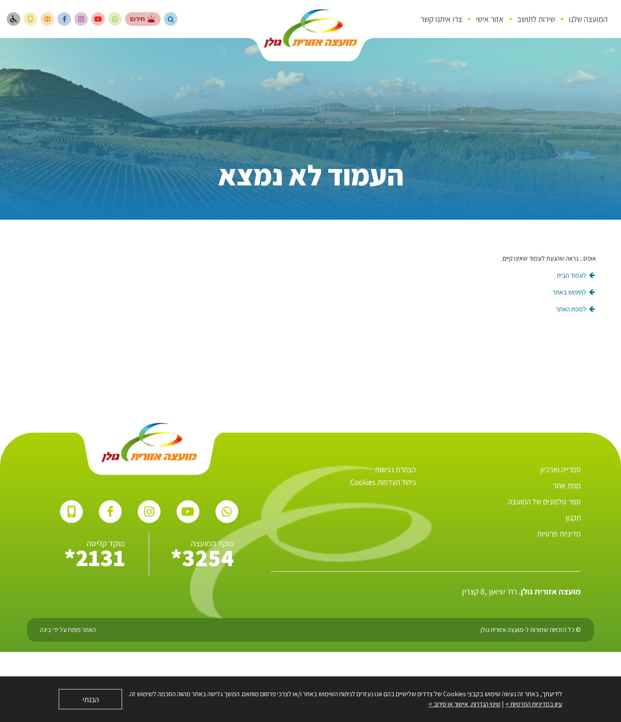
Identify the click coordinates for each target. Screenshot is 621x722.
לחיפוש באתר (570, 292)
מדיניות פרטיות (559, 534)
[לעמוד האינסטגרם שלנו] (81, 19)
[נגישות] (13, 19)
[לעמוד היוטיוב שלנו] (98, 19)
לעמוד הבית (572, 275)
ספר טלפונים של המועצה (544, 501)
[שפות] (47, 19)
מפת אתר (567, 485)
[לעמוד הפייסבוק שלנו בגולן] (64, 19)
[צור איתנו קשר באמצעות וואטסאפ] (115, 19)
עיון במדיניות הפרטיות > (533, 704)
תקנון (573, 517)
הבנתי (90, 699)
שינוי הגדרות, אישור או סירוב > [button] (464, 704)
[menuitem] (588, 19)
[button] (170, 19)
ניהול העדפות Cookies (383, 482)
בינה (45, 629)
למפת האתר (572, 309)
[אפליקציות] (30, 19)
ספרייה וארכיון (560, 469)
